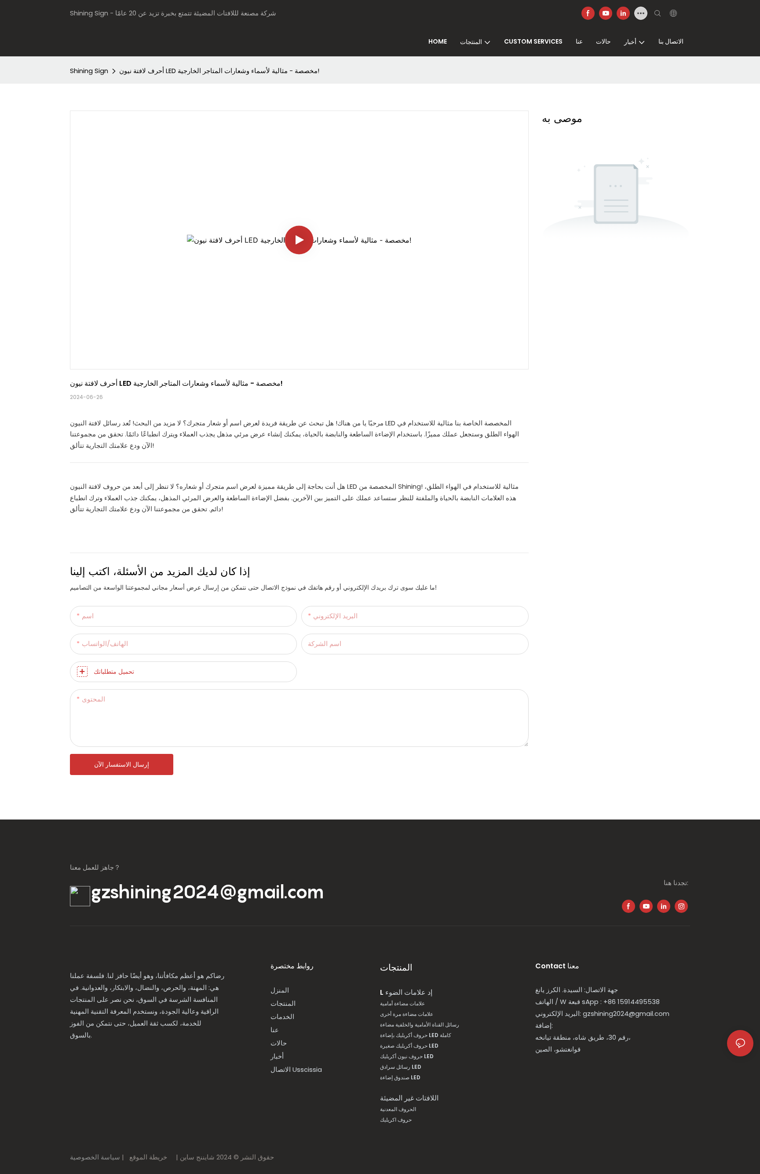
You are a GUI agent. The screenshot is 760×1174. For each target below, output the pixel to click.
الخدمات (282, 1016)
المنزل (279, 990)
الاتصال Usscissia (296, 1069)
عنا (274, 1029)
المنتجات (283, 1003)
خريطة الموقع (149, 1157)
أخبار (277, 1056)
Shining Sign (89, 70)
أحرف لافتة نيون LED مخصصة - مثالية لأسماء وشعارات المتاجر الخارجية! (219, 70)
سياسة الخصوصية (96, 1157)
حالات (278, 1043)
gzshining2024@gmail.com (207, 892)
